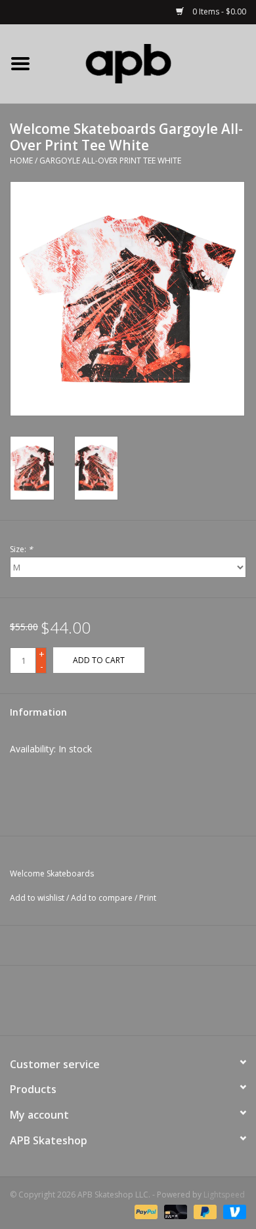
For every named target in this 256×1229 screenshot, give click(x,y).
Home (21, 160)
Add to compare (103, 897)
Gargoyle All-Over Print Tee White (110, 160)
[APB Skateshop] (148, 62)
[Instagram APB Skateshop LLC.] (151, 1005)
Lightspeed (224, 1194)
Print (147, 897)
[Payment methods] (145, 1211)
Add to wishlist (37, 897)
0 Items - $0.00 (218, 11)
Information (38, 712)
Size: (21, 549)
